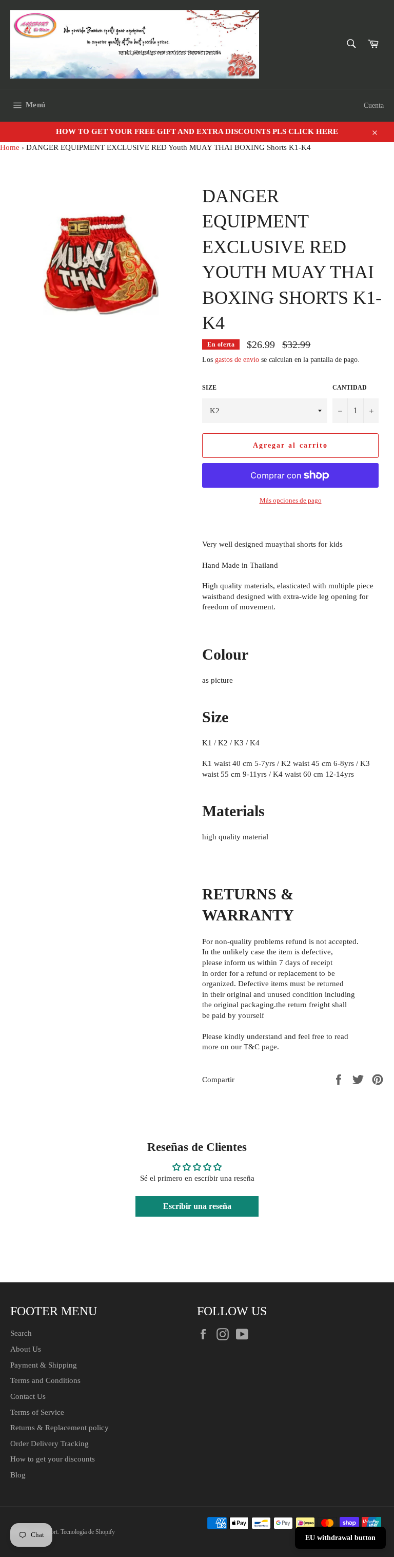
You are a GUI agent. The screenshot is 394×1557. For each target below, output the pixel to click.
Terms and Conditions (45, 1380)
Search (21, 1333)
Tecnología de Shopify (88, 1531)
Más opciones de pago (291, 500)
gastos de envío (237, 359)
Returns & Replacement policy (59, 1428)
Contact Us (28, 1396)
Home (9, 147)
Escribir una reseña (197, 1206)
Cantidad (349, 387)
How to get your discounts (52, 1459)
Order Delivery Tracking (49, 1443)
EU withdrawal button (340, 1538)
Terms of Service (37, 1412)
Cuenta (374, 105)
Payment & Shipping (43, 1365)
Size (209, 387)
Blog (18, 1475)
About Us (25, 1349)
